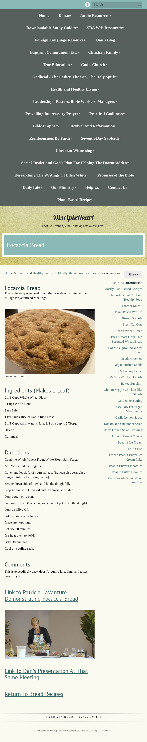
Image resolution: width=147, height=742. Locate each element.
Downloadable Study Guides (51, 28)
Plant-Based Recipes (74, 199)
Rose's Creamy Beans (128, 371)
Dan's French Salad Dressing (123, 430)
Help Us (92, 187)
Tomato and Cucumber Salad (123, 424)
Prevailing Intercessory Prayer (51, 113)
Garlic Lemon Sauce (128, 417)
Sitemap (84, 730)
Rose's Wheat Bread (128, 331)
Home (44, 15)
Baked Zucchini (131, 383)
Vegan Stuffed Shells (128, 365)
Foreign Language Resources (60, 40)
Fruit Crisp (135, 449)
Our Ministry (62, 187)
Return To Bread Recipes (34, 693)
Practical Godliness (106, 113)
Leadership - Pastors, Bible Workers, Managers (74, 101)
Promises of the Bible (115, 175)
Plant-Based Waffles (128, 312)
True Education (56, 64)
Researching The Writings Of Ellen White (50, 175)
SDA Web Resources (104, 28)
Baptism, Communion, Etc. (53, 52)
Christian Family (103, 52)
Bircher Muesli (132, 306)
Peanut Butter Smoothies (125, 466)
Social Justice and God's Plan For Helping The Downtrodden (74, 163)
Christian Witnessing (74, 150)
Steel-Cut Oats (132, 324)
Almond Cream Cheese (126, 436)
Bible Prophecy (46, 126)
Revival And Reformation (92, 126)
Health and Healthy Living (74, 89)
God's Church (93, 64)
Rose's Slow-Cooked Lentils (123, 377)
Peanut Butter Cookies (127, 472)
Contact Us (117, 187)
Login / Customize (102, 730)
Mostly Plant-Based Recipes (77, 273)
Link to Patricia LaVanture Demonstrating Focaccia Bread (41, 595)
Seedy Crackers (131, 358)
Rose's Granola (132, 318)
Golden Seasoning (130, 400)
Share (132, 274)
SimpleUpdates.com (57, 730)
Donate (65, 15)
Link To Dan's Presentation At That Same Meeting (46, 674)
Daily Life (31, 187)
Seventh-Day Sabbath (100, 138)
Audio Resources (94, 15)
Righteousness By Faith (49, 138)
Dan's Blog (105, 40)
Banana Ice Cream (130, 442)
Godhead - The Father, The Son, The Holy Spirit (74, 77)
